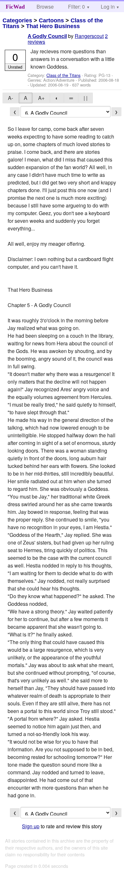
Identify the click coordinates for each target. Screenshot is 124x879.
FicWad (15, 7)
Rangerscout (89, 36)
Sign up (30, 826)
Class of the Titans (63, 75)
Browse (45, 6)
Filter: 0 (76, 6)
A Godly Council (47, 36)
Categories (17, 20)
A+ (41, 97)
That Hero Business (53, 26)
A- (10, 97)
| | (85, 97)
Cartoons (51, 20)
